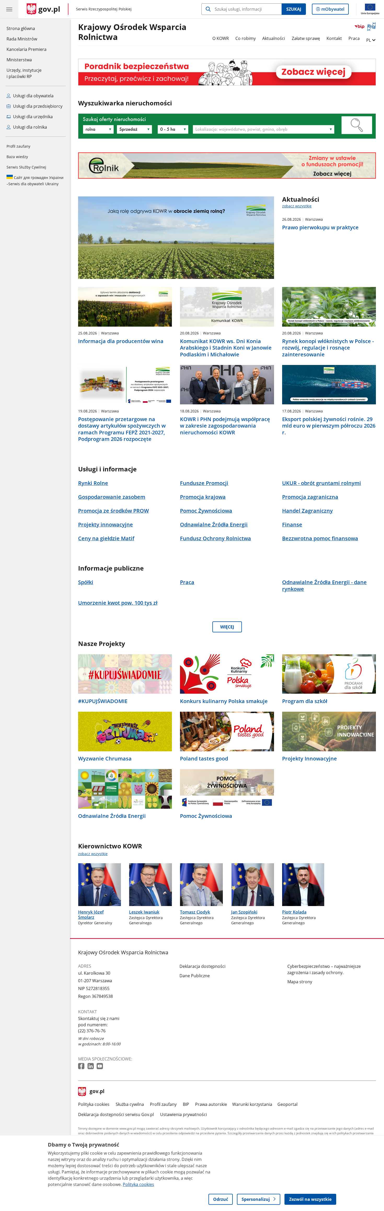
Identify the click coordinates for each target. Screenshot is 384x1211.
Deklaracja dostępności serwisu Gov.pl (116, 1114)
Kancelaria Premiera (26, 49)
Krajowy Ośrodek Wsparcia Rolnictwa (132, 32)
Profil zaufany (18, 146)
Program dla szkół (304, 701)
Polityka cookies (93, 1104)
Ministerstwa (19, 60)
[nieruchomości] (227, 72)
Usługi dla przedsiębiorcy (37, 106)
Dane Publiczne (194, 976)
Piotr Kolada (294, 912)
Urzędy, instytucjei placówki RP (24, 73)
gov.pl (96, 1091)
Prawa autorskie (211, 1104)
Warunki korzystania (252, 1104)
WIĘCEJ (227, 627)
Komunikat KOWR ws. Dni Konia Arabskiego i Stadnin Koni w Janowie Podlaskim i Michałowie (226, 348)
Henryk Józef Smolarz (91, 914)
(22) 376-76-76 (92, 1031)
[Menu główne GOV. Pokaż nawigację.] (9, 9)
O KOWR (220, 38)
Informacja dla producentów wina (121, 341)
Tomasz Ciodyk (195, 912)
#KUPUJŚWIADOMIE (102, 701)
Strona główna (26, 28)
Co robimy (245, 38)
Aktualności (273, 38)
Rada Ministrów (22, 39)
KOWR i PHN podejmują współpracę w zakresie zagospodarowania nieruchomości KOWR (225, 426)
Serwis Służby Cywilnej (26, 167)
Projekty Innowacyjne (309, 758)
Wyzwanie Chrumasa (105, 758)
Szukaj (293, 9)
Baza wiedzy (17, 156)
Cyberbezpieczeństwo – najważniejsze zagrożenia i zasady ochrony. (324, 969)
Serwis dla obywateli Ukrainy (35, 180)
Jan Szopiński (244, 912)
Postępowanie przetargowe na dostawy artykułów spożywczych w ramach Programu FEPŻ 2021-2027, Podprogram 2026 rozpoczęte (122, 429)
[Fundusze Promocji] (227, 165)
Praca (354, 38)
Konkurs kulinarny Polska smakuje (224, 701)
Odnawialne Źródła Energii (112, 816)
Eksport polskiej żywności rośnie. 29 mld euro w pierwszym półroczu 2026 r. (328, 426)
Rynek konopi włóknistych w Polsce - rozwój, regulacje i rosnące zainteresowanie (328, 348)
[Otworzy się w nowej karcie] (81, 1066)
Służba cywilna (130, 1104)
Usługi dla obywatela (33, 96)
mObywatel (332, 10)
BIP (186, 1104)
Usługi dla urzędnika (32, 116)
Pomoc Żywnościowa (206, 816)
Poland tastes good (204, 758)
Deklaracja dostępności (202, 966)
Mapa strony (299, 982)
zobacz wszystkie (297, 205)
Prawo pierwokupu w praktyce (320, 227)
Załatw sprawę (306, 38)
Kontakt (334, 38)
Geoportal (287, 1104)
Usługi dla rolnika (29, 127)
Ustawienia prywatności (183, 1114)
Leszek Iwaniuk (144, 912)
